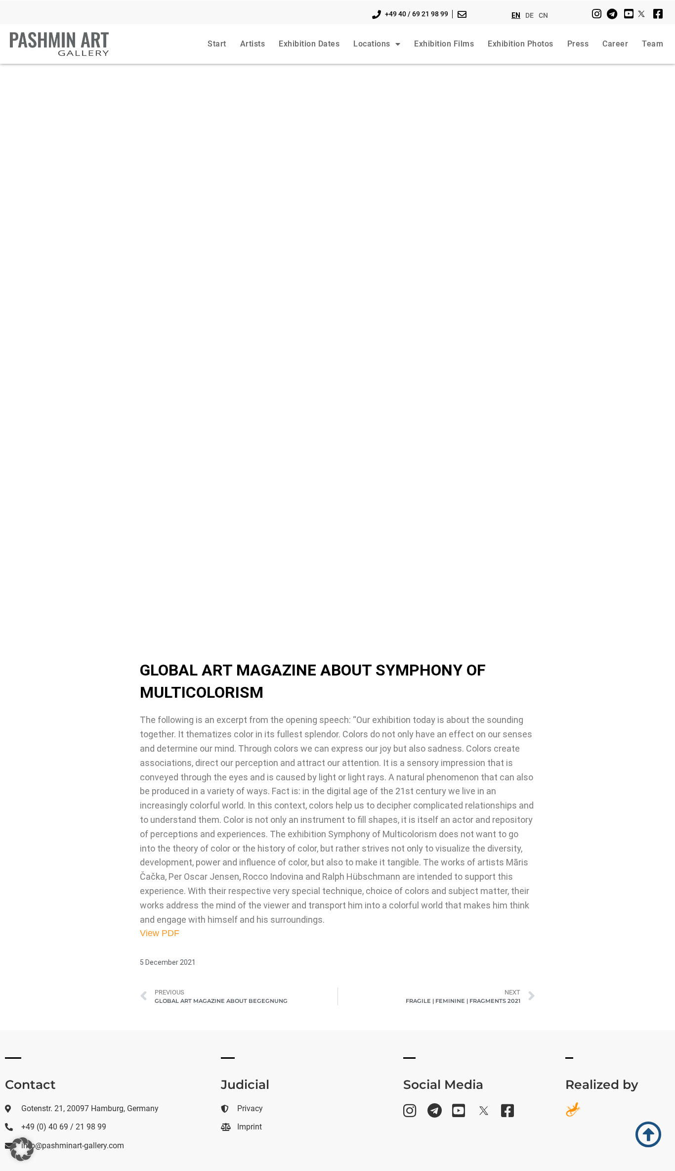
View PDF (159, 933)
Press (578, 43)
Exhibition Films (444, 43)
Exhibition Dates (309, 43)
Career (615, 43)
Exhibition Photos (520, 43)
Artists (252, 43)
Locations (371, 43)
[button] (21, 1149)
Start (217, 43)
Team (652, 43)
